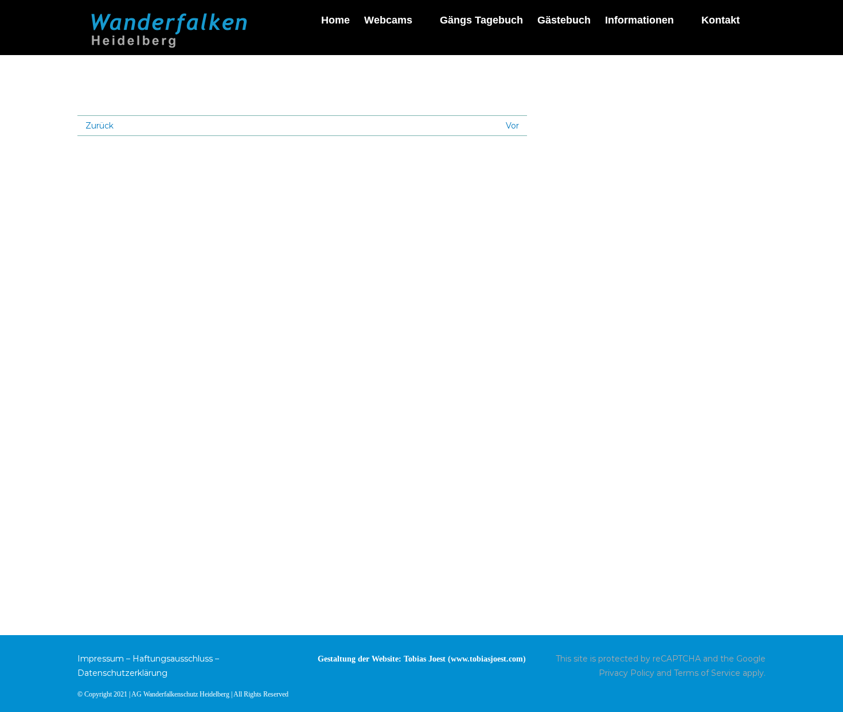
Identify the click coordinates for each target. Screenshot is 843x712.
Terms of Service (707, 673)
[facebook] (762, 693)
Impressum (100, 658)
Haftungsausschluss (172, 658)
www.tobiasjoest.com (487, 659)
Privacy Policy (626, 673)
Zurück (99, 125)
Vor (512, 125)
